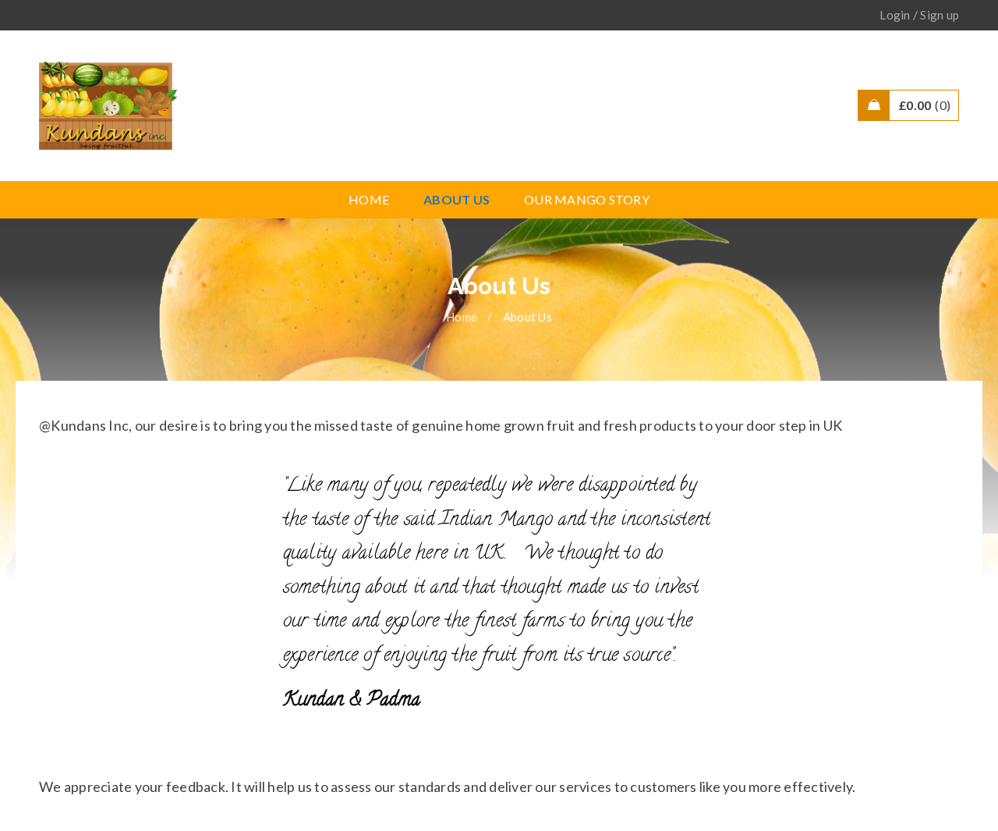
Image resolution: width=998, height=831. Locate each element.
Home (461, 317)
